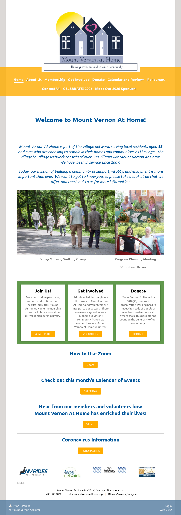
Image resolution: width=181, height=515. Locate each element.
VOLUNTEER (90, 334)
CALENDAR (90, 391)
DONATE (138, 334)
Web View (166, 509)
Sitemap (26, 505)
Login (168, 505)
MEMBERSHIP (42, 334)
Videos (90, 424)
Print (15, 505)
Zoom (90, 364)
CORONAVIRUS (90, 450)
